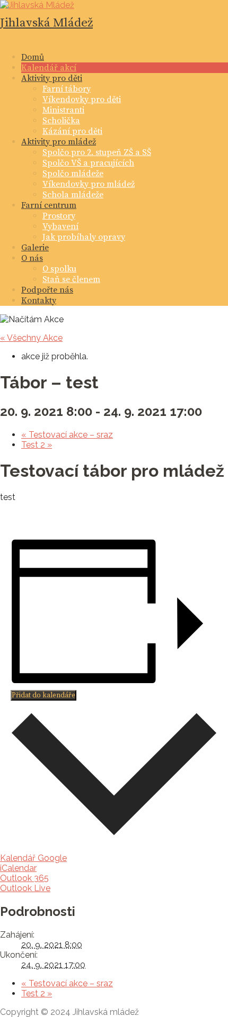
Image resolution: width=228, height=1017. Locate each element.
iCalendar (18, 868)
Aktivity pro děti (51, 78)
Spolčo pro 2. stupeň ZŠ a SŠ (96, 152)
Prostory (58, 216)
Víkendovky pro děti (81, 99)
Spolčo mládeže (72, 173)
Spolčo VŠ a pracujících (88, 163)
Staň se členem (71, 279)
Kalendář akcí (48, 67)
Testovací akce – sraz (67, 435)
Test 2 (36, 445)
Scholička (61, 120)
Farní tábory (66, 89)
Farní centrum (48, 205)
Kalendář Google (33, 858)
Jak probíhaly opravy (83, 237)
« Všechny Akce (31, 338)
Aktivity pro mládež (58, 142)
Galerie (35, 247)
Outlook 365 (24, 878)
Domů (32, 57)
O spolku (59, 269)
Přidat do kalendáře (43, 695)
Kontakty (38, 300)
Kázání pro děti (72, 131)
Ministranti (63, 110)
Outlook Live (25, 888)
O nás (32, 258)
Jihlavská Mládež (46, 23)
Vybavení (60, 226)
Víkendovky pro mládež (88, 184)
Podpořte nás (47, 290)
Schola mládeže (72, 194)
